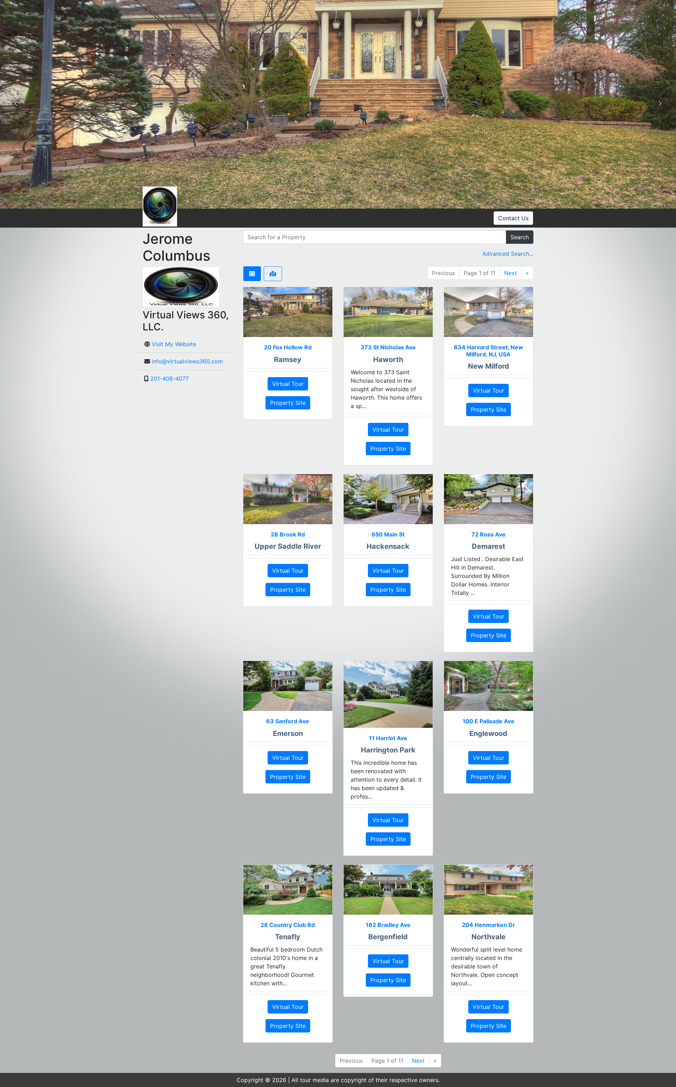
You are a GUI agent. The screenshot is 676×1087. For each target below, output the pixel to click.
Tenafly (287, 937)
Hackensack (388, 546)
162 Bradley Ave (388, 924)
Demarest (488, 546)
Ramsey (287, 359)
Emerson (288, 733)
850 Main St (388, 534)
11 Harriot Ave (388, 738)
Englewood (488, 733)
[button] (16, 104)
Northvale (488, 937)
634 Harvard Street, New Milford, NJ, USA (488, 350)
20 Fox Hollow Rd (288, 347)
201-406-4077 (169, 378)
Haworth (388, 359)
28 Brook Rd (288, 534)
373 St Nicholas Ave (388, 347)
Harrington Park (388, 750)
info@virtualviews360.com (187, 361)
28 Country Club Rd (288, 924)
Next (510, 272)
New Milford (488, 366)
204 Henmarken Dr (488, 924)
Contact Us (513, 218)
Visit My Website (174, 344)
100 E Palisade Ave (488, 721)
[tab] (252, 273)
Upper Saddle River (288, 546)
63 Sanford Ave (287, 721)
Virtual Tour (287, 383)
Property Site (288, 402)
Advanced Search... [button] (507, 253)
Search (520, 237)
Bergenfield (388, 937)
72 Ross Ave (488, 534)
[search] (374, 237)
